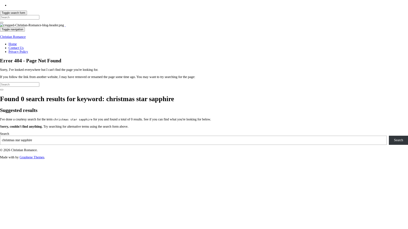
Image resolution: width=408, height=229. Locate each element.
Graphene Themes (32, 157)
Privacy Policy (18, 51)
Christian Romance (13, 37)
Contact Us (16, 48)
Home (12, 44)
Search (4, 133)
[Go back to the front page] (65, 25)
